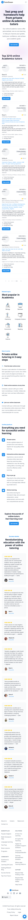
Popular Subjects (6, 834)
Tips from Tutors (6, 876)
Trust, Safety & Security (14, 909)
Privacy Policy (11, 912)
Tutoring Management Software (19, 857)
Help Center (18, 884)
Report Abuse (14, 915)
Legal (19, 912)
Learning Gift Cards (7, 865)
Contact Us (4, 824)
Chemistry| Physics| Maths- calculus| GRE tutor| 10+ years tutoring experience (13, 162)
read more (4, 88)
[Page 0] (21, 281)
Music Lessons (5, 848)
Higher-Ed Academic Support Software (20, 845)
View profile (6, 98)
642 (17, 281)
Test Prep (4, 845)
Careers (12, 821)
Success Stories (5, 873)
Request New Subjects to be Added (19, 879)
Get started (14, 45)
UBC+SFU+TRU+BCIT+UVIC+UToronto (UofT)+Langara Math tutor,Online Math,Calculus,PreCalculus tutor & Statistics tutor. (13, 121)
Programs (4, 851)
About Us (4, 821)
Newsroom (21, 821)
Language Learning (7, 842)
